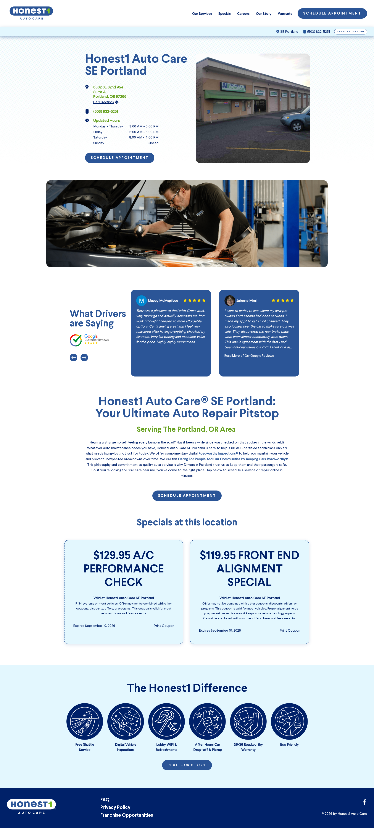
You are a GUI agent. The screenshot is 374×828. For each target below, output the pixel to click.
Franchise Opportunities (126, 815)
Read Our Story (187, 765)
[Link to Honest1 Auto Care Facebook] (364, 803)
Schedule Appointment (332, 13)
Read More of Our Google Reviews (249, 356)
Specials (224, 13)
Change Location (350, 32)
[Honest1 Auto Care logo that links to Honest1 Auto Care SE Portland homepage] (31, 13)
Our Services (202, 13)
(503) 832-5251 (318, 31)
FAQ (105, 800)
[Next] (84, 357)
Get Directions (103, 102)
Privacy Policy (115, 807)
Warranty (285, 13)
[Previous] (73, 357)
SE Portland (289, 31)
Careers (243, 13)
